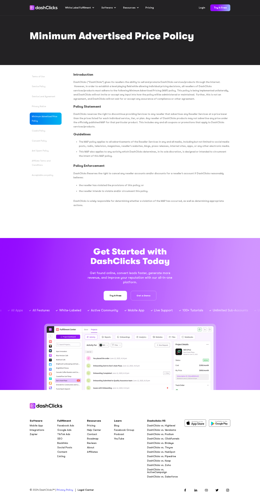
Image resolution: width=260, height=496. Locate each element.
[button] (79, 7)
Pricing (149, 7)
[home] (43, 7)
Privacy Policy (65, 489)
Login (202, 7)
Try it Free (220, 7)
